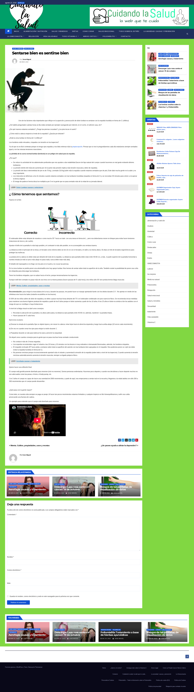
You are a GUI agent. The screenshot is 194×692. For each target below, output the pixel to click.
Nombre (10, 557)
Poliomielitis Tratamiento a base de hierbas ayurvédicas (120, 633)
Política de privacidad (155, 686)
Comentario (11, 514)
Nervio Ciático (90, 36)
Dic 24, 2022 (106, 638)
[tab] (147, 48)
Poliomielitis (109, 36)
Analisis (150, 226)
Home (104, 668)
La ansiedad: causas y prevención (159, 31)
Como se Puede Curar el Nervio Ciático (174, 668)
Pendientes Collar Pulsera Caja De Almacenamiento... (168, 152)
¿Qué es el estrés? (116, 668)
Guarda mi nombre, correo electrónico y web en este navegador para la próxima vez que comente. (45, 596)
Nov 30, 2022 (152, 638)
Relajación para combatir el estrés (176, 686)
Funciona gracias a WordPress (14, 667)
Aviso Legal (154, 668)
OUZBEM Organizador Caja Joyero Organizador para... (168, 188)
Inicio (16, 31)
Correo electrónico (14, 570)
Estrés (149, 258)
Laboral (111, 484)
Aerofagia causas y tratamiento (27, 489)
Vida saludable (50, 36)
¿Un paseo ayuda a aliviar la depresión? (119, 445)
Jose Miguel (27, 59)
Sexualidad (151, 306)
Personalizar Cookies (108, 680)
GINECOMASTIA (153, 263)
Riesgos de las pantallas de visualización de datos (116, 488)
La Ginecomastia (15, 36)
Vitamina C (171, 101)
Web (8, 583)
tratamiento (12, 486)
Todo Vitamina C (70, 36)
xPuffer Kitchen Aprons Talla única (169, 163)
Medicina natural (23, 483)
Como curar (88, 31)
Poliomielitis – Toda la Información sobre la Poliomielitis (135, 680)
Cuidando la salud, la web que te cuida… (134, 674)
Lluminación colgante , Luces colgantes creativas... (170, 140)
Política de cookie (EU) (163, 680)
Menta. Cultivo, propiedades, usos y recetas (30, 445)
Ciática (150, 237)
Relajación (151, 290)
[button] (187, 34)
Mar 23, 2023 (14, 638)
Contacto (126, 36)
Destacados (104, 484)
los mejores (151, 274)
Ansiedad (150, 231)
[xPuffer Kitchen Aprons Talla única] (152, 165)
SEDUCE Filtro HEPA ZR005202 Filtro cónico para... (169, 128)
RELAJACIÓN (34, 36)
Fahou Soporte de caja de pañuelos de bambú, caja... (170, 176)
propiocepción (77, 147)
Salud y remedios (60, 31)
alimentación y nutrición (35, 31)
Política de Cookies (180, 680)
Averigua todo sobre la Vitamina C (137, 668)
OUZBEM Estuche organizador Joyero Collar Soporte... (170, 200)
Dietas (75, 31)
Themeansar (38, 667)
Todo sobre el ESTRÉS (129, 31)
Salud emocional (106, 31)
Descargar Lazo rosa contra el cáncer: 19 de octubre (71, 488)
